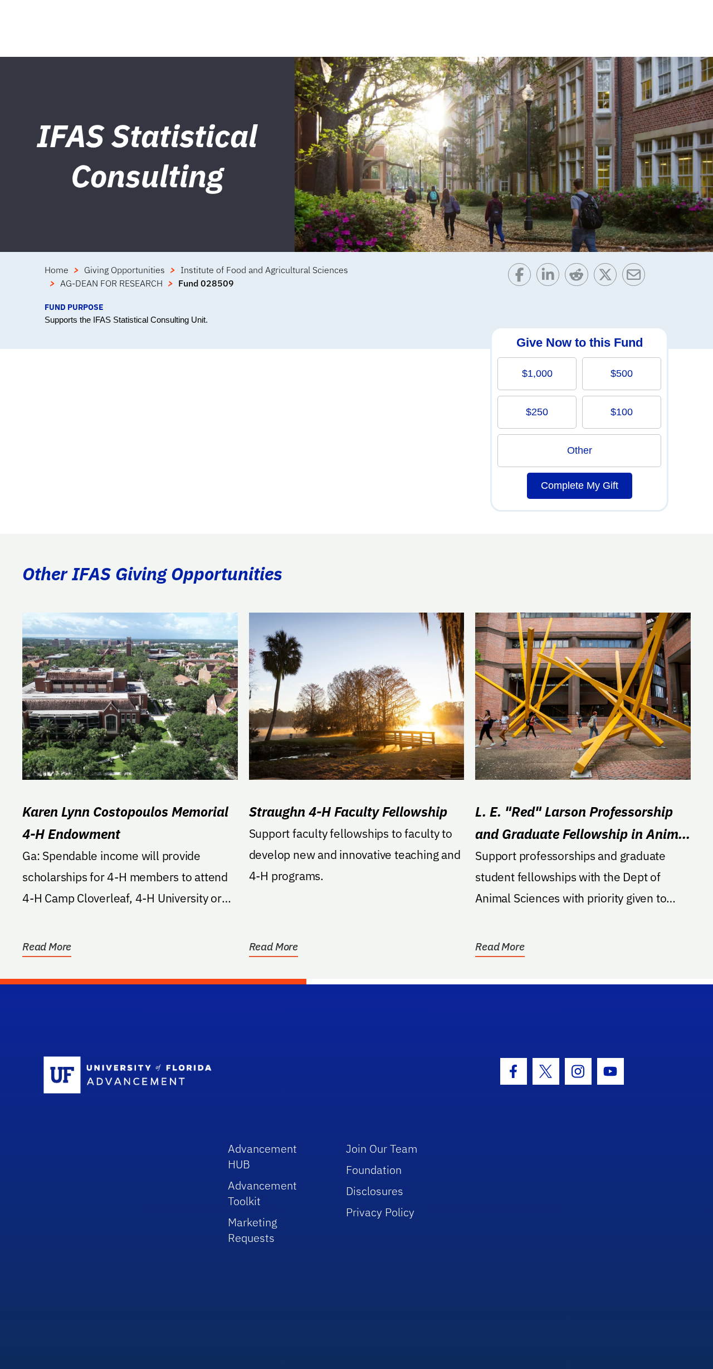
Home (57, 269)
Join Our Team (382, 1148)
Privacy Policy (380, 1212)
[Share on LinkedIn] (550, 282)
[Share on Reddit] (579, 282)
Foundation (374, 1169)
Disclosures (374, 1190)
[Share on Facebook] (522, 282)
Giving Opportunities (124, 269)
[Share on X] (608, 282)
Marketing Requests (252, 1230)
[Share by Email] (636, 282)
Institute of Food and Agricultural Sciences (264, 269)
